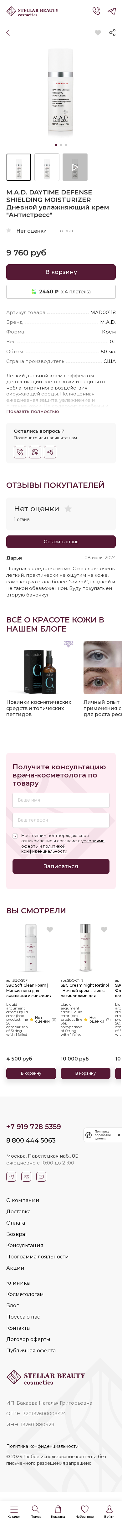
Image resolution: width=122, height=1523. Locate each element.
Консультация (24, 1245)
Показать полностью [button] (32, 411)
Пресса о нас (23, 1317)
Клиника (18, 1283)
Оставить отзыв (61, 542)
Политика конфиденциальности (42, 1446)
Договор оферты (28, 1339)
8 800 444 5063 (31, 1140)
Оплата (15, 1223)
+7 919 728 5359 (33, 1127)
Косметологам (25, 1294)
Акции (15, 1268)
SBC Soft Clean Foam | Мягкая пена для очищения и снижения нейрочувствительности (30, 991)
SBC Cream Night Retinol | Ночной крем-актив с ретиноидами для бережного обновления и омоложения (85, 991)
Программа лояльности (37, 1257)
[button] (14, 1512)
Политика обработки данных (103, 1135)
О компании (22, 1200)
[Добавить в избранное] (97, 33)
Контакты (18, 1328)
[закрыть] (119, 1135)
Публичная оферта (31, 1351)
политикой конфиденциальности (44, 849)
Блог (12, 1306)
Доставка (18, 1212)
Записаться (61, 866)
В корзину (61, 272)
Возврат (16, 1234)
